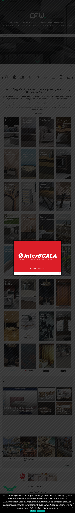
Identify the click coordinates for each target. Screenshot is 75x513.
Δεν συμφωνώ (41, 510)
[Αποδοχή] (73, 503)
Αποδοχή (33, 510)
